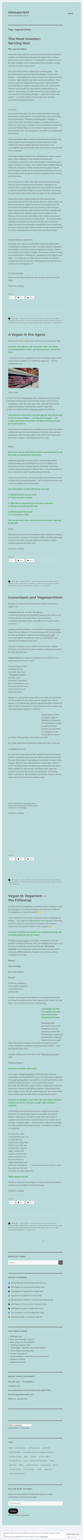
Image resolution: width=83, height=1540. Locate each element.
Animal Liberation (26, 1074)
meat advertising (32, 320)
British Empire (15, 1452)
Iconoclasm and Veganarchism (35, 597)
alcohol (40, 1225)
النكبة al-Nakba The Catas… (33, 1308)
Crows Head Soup (53, 629)
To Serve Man (12, 109)
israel (25, 1461)
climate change (49, 318)
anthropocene (34, 1448)
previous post (13, 909)
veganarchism (13, 320)
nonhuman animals (55, 320)
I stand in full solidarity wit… (34, 1287)
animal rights (39, 318)
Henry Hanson (17, 1283)
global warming (53, 583)
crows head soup (26, 882)
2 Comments (45, 585)
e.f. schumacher (53, 1225)
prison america (32, 1465)
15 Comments (57, 323)
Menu (70, 14)
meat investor (43, 320)
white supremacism (17, 1474)
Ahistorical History (17, 1362)
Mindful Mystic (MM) (19, 1300)
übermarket (27, 398)
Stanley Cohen (15, 1469)
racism (55, 1465)
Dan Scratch (16, 1313)
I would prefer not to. (16, 749)
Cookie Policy (44, 1536)
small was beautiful (19, 1080)
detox (45, 1225)
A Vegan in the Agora (26, 334)
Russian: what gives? (18, 1354)
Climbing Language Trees (20, 1345)
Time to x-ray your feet (17, 1399)
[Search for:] (33, 1262)
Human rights (44, 1456)
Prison (21, 1465)
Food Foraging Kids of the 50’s (20, 1394)
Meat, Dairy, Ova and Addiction (22, 1342)
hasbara (33, 1456)
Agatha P (14, 1296)
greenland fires (38, 882)
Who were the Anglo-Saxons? (22, 1339)
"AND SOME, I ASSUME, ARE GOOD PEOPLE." (28, 1348)
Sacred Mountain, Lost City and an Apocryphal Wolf (29, 1390)
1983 (32, 1086)
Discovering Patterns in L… (36, 1283)
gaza (26, 1456)
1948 (11, 1448)
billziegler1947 (18, 12)
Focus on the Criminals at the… (35, 1304)
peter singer (41, 1227)
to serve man (24, 323)
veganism (21, 320)
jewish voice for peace (38, 1461)
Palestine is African (18, 1359)
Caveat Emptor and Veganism (22, 1351)
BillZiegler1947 (16, 1336)
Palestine (12, 1465)
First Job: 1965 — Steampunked (21, 1382)
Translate (25, 1428)
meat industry (13, 585)
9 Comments (31, 1229)
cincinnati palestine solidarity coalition (38, 1452)
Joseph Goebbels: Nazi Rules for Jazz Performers (29, 1356)
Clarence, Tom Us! (35, 1317)
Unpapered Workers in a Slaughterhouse (20, 240)
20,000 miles (50, 635)
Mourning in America (50, 1054)
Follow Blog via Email (20, 1489)
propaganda (45, 1465)
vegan (57, 318)
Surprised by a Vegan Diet (33, 1291)
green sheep (23, 941)
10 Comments (14, 884)
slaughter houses (14, 323)
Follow (13, 1511)
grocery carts (36, 409)
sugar (47, 1227)
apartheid (46, 1448)
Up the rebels (28, 1469)
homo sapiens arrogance (28, 1227)
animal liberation (38, 581)
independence (15, 1461)
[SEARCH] (60, 1262)
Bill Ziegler (15, 318)
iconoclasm (47, 882)
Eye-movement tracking (15, 273)
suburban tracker (18, 1317)
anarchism (35, 880)
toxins (52, 1227)
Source (11, 446)
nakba (52, 1461)
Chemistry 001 (14, 1386)
